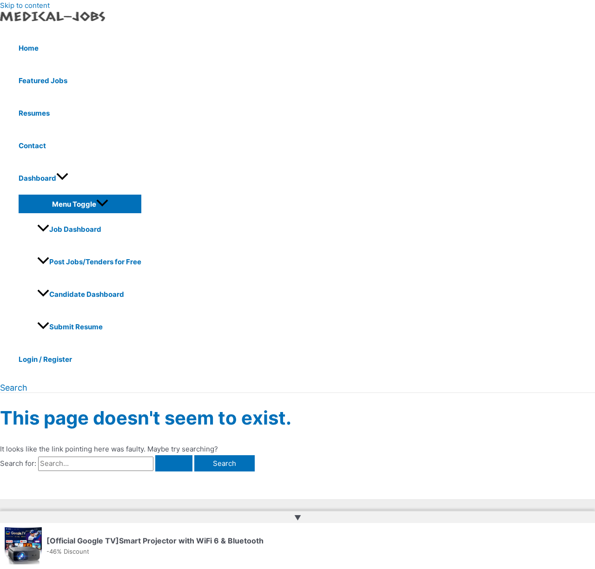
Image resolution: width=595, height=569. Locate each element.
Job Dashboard (75, 229)
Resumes (34, 113)
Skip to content (25, 5)
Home (29, 48)
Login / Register (45, 359)
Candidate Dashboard (86, 294)
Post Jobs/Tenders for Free (95, 261)
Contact (32, 145)
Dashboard (37, 178)
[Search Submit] (173, 463)
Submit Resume (76, 326)
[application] (62, 178)
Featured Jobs (43, 80)
